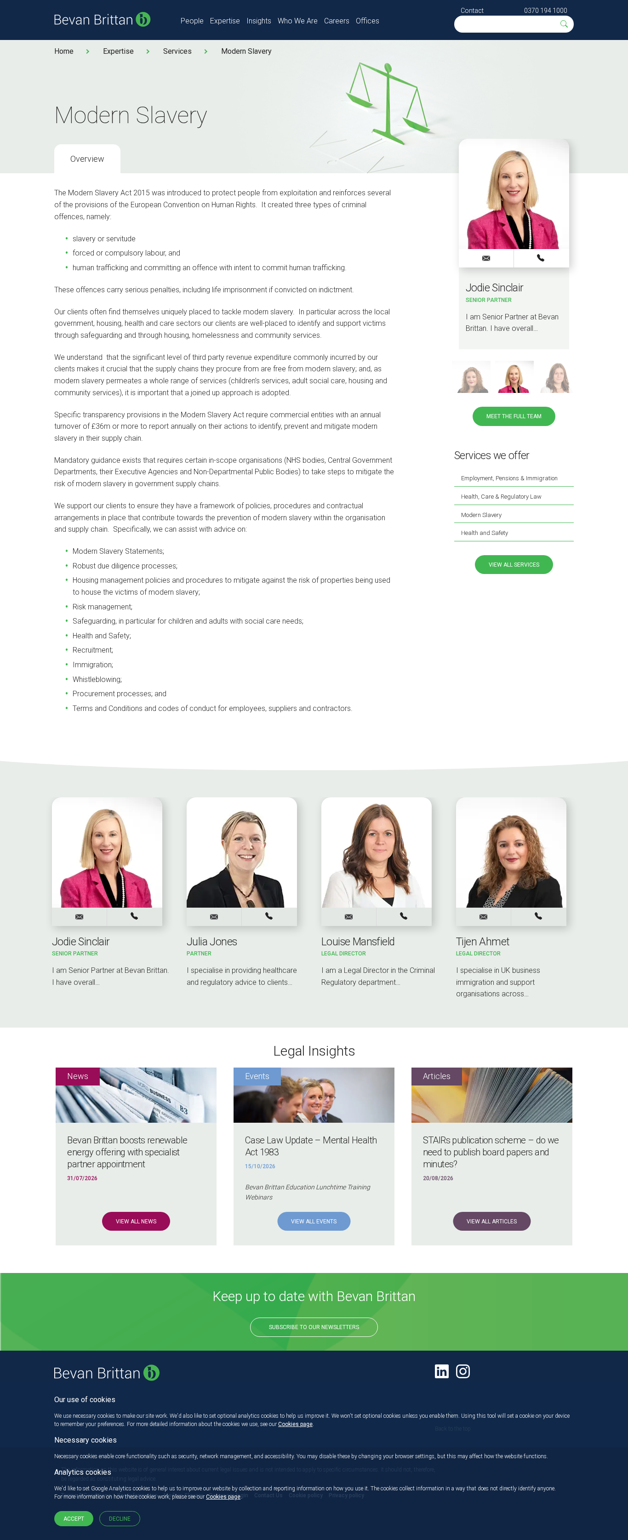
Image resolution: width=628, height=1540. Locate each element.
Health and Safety (484, 532)
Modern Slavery (246, 51)
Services (177, 51)
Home (64, 51)
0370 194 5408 (269, 916)
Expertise (225, 21)
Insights (258, 21)
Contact (472, 10)
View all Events (314, 1221)
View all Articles (492, 1221)
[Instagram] (463, 1371)
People (192, 21)
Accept (73, 1519)
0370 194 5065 (404, 916)
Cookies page (295, 1424)
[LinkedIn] (442, 1371)
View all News (136, 1221)
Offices (367, 21)
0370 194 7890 (541, 257)
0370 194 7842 (538, 916)
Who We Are (298, 21)
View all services (514, 565)
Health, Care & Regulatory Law (501, 496)
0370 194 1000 (545, 10)
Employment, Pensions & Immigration (509, 478)
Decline (120, 1519)
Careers (336, 21)
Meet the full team (514, 416)
